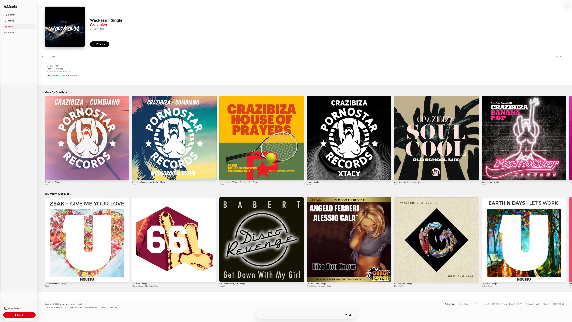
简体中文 (495, 304)
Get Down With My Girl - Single (233, 198)
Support (103, 307)
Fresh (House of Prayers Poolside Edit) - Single (241, 97)
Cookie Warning (91, 307)
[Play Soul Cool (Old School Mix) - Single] (398, 176)
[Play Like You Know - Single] (310, 278)
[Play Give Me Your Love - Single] (48, 278)
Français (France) (508, 304)
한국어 (520, 304)
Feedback (113, 307)
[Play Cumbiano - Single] (48, 176)
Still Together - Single (404, 198)
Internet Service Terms (53, 307)
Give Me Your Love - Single (57, 198)
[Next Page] (569, 138)
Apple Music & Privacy (73, 307)
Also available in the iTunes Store (61, 75)
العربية (477, 304)
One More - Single (140, 198)
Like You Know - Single (317, 198)
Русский (485, 304)
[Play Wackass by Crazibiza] (48, 56)
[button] (19, 14)
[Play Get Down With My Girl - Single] (223, 278)
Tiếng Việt (546, 304)
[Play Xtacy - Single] (310, 176)
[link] (57, 92)
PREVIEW (555, 56)
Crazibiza (98, 25)
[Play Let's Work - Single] (485, 278)
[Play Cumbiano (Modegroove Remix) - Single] (136, 176)
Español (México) (465, 304)
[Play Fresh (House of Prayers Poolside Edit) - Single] (223, 176)
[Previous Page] (42, 138)
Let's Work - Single (490, 198)
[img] (10, 6)
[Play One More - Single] (136, 278)
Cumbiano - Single (53, 97)
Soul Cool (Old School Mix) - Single (410, 97)
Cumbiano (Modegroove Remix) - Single (150, 97)
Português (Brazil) (532, 304)
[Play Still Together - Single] (398, 278)
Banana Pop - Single (491, 97)
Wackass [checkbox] (55, 56)
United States (450, 304)
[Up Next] (346, 315)
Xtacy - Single (313, 97)
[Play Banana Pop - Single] (485, 176)
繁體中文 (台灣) (559, 304)
